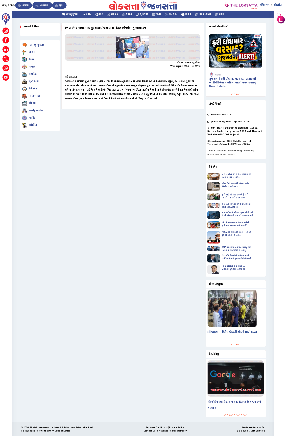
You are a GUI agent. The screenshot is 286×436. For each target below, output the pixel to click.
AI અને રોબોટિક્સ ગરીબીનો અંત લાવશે (226, 402)
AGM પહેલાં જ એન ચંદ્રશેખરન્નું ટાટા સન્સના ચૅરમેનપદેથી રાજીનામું (237, 249)
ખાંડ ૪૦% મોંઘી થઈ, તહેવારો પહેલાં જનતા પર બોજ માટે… (237, 176)
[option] (132, 47)
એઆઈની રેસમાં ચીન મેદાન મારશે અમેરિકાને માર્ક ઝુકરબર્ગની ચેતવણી (237, 257)
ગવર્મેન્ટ (128, 14)
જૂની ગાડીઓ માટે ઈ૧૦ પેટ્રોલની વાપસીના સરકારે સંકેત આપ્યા (235, 196)
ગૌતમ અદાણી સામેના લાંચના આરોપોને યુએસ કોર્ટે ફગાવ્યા (234, 268)
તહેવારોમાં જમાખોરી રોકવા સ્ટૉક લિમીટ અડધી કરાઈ (235, 185)
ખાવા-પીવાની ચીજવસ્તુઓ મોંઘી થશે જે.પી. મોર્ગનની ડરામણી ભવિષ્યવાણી (237, 214)
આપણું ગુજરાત (72, 14)
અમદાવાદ (44, 5)
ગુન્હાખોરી (144, 14)
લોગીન (278, 5)
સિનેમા (188, 14)
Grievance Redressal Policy (172, 431)
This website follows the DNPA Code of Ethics (228, 144)
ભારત (89, 14)
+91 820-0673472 (221, 115)
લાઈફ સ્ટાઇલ (204, 14)
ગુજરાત (218, 74)
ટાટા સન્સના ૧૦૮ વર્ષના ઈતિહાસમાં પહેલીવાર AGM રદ (236, 206)
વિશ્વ (101, 14)
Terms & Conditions (216, 150)
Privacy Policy (234, 150)
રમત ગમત (172, 14)
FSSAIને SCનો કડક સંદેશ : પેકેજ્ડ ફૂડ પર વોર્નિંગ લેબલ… (236, 234)
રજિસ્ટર (264, 5)
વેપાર (158, 14)
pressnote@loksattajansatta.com (230, 122)
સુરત (61, 5)
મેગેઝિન (33, 125)
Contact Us (247, 150)
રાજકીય (114, 14)
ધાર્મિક (221, 14)
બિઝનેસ (33, 89)
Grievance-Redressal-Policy (221, 154)
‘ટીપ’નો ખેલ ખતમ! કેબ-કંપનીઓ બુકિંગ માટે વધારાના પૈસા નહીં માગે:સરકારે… (235, 224)
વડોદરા (25, 5)
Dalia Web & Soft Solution (251, 431)
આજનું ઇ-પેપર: (8, 5)
